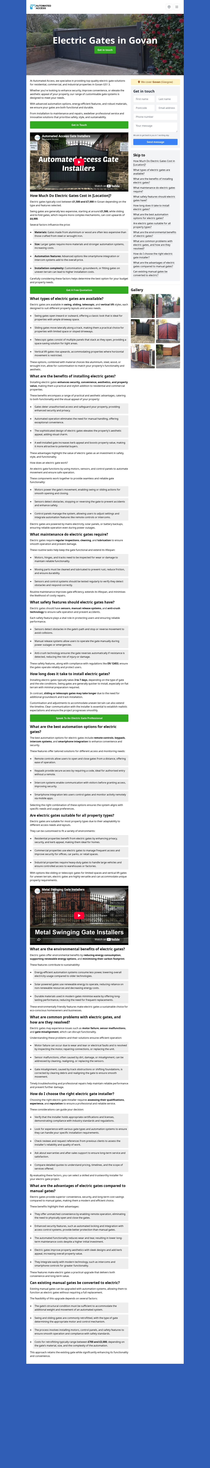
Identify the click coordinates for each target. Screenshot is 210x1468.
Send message (155, 142)
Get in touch (105, 50)
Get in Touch (79, 125)
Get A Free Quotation (79, 290)
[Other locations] (169, 7)
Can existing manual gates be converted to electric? (150, 273)
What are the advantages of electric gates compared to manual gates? (154, 264)
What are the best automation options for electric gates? (150, 216)
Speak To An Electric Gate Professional (79, 718)
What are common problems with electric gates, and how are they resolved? (152, 244)
